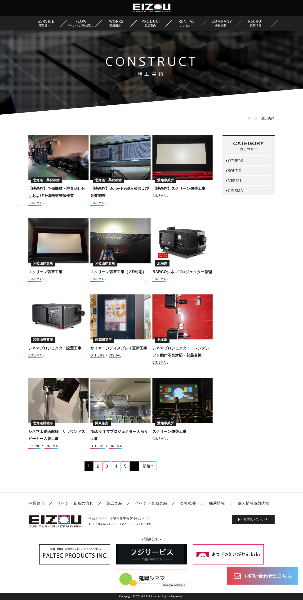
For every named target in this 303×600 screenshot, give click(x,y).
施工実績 (114, 503)
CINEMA (35, 203)
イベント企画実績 (151, 503)
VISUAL (115, 355)
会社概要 (188, 503)
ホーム (253, 118)
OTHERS (97, 355)
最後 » (148, 466)
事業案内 (36, 503)
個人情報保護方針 (254, 503)
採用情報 (217, 503)
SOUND (34, 446)
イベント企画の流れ (75, 503)
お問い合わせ (255, 519)
